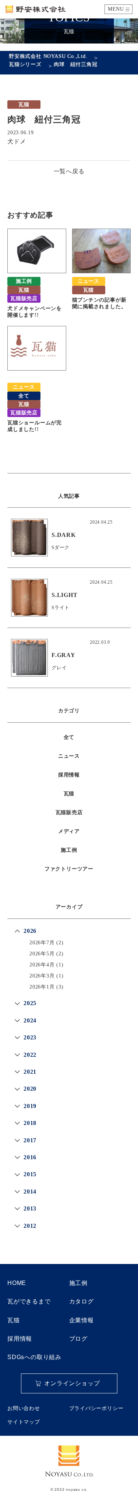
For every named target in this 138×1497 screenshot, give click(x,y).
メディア (69, 831)
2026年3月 (42, 976)
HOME (16, 1283)
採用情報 (69, 775)
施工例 (69, 850)
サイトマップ (23, 1422)
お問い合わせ (23, 1408)
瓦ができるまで (29, 1301)
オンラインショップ (72, 1383)
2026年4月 (42, 965)
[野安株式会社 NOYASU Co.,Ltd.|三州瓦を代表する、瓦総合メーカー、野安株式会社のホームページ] (36, 9)
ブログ (78, 1339)
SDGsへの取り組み (34, 1357)
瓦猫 (69, 793)
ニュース (69, 756)
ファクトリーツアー (69, 869)
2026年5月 (42, 953)
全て (69, 737)
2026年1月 (42, 987)
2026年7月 (42, 942)
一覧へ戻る (69, 171)
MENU (116, 9)
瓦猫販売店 (69, 812)
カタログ (81, 1301)
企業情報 (81, 1320)
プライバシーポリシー (96, 1408)
